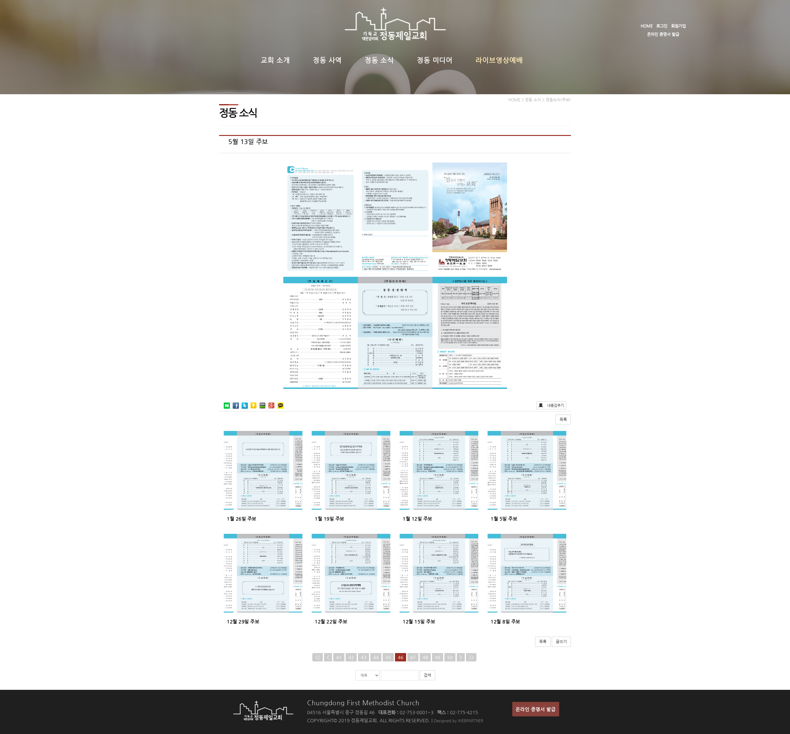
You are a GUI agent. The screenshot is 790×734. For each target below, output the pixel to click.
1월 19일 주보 (329, 518)
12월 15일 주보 (419, 621)
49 (437, 657)
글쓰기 (561, 641)
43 (363, 657)
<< (317, 657)
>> (471, 657)
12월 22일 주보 (331, 621)
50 (450, 657)
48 (425, 657)
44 (376, 657)
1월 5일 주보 (504, 518)
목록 (563, 419)
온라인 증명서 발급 (663, 34)
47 (413, 657)
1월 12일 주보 (417, 518)
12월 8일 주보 (505, 621)
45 (388, 657)
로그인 (661, 25)
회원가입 (678, 25)
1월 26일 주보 (241, 518)
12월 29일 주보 (243, 621)
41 (339, 657)
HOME (647, 25)
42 (351, 657)
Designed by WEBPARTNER (458, 720)
